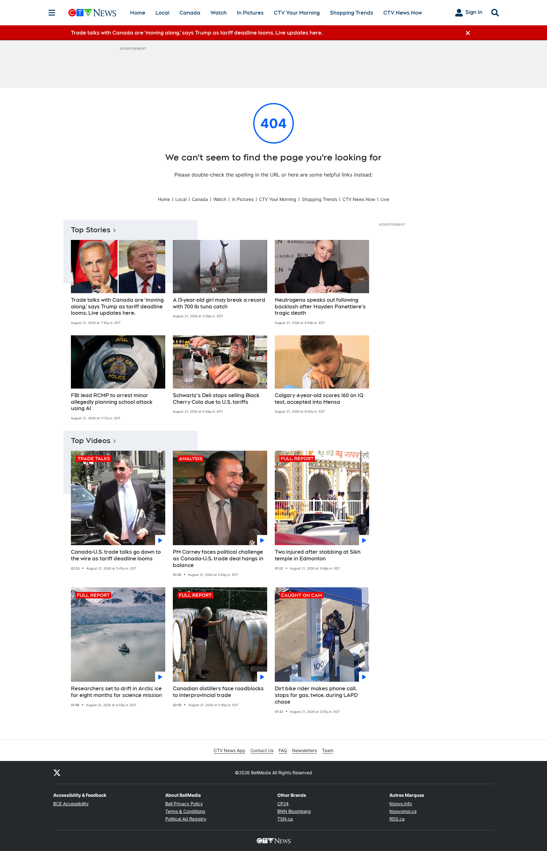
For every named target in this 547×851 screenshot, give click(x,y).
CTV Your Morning (297, 13)
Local (162, 13)
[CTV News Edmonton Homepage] (92, 12)
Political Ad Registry (185, 819)
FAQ (283, 750)
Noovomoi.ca (403, 811)
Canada (189, 13)
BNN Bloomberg (294, 811)
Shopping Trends (351, 13)
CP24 (283, 803)
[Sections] (52, 12)
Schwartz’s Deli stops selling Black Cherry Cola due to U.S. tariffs (216, 398)
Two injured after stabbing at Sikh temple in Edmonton (318, 555)
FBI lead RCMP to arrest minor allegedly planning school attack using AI (112, 402)
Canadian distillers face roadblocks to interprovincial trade (218, 692)
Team (327, 750)
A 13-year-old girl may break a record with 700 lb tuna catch (219, 303)
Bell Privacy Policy (184, 803)
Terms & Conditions (185, 811)
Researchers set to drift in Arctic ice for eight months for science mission (116, 692)
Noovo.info (400, 803)
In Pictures (250, 13)
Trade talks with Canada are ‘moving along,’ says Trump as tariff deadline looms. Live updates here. (117, 306)
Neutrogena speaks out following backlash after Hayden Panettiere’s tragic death (320, 306)
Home (137, 13)
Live (384, 199)
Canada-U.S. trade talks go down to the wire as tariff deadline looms (116, 555)
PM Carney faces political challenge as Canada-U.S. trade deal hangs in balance (218, 558)
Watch (219, 13)
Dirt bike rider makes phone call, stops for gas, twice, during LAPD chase (316, 695)
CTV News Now (402, 13)
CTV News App (229, 750)
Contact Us (262, 750)
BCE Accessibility (71, 803)
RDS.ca (397, 819)
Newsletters (304, 750)
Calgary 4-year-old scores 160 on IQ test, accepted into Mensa (319, 398)
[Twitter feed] (57, 772)
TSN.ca (285, 819)
